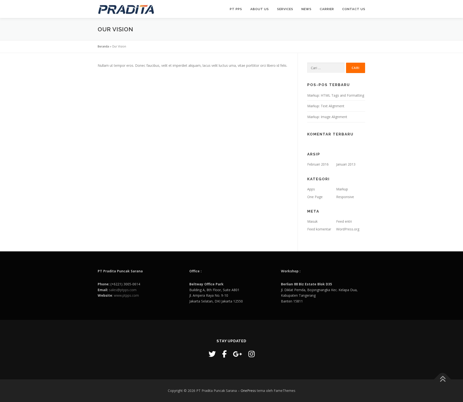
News (306, 9)
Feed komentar (319, 229)
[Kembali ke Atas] (442, 379)
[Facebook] (224, 354)
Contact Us (353, 9)
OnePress (248, 390)
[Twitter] (212, 354)
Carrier (327, 9)
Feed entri (344, 221)
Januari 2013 (345, 164)
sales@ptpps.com (122, 290)
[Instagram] (251, 354)
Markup (342, 189)
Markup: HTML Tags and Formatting (335, 95)
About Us (259, 9)
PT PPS (236, 9)
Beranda (103, 46)
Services (285, 9)
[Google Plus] (237, 354)
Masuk (312, 221)
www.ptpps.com (126, 295)
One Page (315, 196)
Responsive (345, 196)
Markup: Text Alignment (325, 106)
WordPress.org (347, 229)
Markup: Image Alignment (327, 116)
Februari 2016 (318, 164)
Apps (311, 189)
